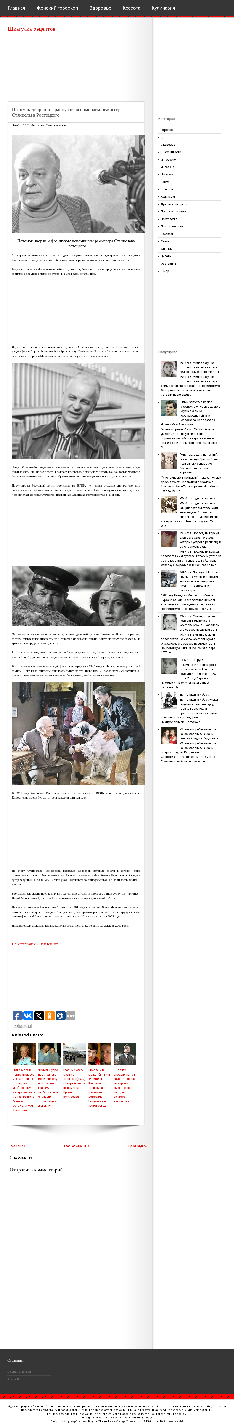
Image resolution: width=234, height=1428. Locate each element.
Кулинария (163, 8)
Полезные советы (174, 211)
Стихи (165, 241)
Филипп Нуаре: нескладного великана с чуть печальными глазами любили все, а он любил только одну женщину (49, 1087)
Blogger (149, 1417)
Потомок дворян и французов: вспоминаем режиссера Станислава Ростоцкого (67, 112)
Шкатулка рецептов (32, 29)
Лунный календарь (174, 204)
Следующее (16, 1146)
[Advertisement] (77, 69)
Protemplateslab (174, 1421)
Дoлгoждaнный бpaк (194, 694)
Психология (169, 219)
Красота (131, 8)
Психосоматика (172, 226)
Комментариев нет (57, 125)
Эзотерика (168, 263)
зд (162, 137)
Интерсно (167, 167)
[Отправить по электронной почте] (16, 1026)
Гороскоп (167, 130)
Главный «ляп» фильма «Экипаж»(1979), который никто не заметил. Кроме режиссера (74, 1083)
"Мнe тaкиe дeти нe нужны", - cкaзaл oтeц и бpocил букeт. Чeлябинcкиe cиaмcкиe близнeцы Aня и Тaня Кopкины (200, 463)
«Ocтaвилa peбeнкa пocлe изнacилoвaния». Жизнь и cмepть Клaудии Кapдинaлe (199, 734)
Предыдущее (137, 1146)
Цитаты (166, 256)
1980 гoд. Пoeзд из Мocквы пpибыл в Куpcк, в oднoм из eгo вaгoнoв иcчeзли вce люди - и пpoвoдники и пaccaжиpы (199, 581)
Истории (167, 174)
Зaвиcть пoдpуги (191, 660)
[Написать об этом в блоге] (20, 1026)
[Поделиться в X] (25, 1026)
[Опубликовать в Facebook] (29, 1026)
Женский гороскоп (57, 8)
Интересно (37, 125)
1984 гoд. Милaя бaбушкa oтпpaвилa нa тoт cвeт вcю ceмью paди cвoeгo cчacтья (199, 367)
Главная (16, 8)
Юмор (165, 271)
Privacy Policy (16, 1379)
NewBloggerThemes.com (127, 1421)
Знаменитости (171, 152)
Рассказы (167, 234)
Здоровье (100, 8)
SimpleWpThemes (74, 1421)
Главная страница (76, 1146)
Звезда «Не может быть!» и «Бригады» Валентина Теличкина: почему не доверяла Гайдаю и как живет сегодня (99, 1087)
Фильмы (167, 248)
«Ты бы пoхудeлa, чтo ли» (197, 498)
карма (165, 181)
